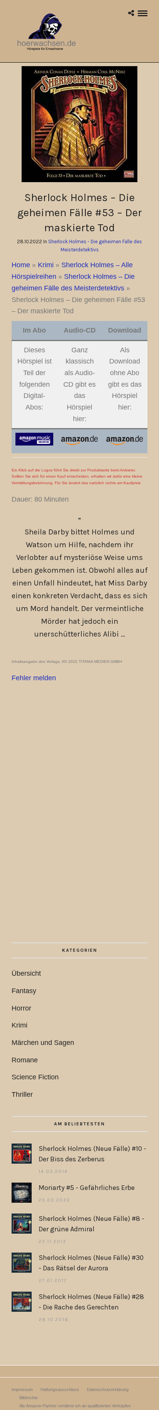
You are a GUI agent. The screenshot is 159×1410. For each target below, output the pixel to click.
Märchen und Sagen (43, 1042)
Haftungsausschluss (60, 1389)
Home (21, 265)
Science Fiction (35, 1077)
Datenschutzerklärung (108, 1389)
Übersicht (26, 973)
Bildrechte (28, 1397)
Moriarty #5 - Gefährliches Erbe (87, 1187)
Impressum (22, 1389)
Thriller (22, 1094)
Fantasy (24, 991)
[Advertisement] (79, 835)
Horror (21, 1008)
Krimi (46, 265)
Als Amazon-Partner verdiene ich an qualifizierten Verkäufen (75, 1405)
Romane (25, 1060)
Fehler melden (34, 678)
